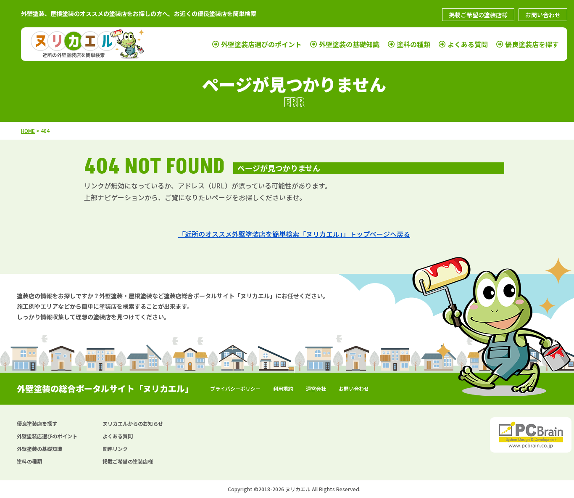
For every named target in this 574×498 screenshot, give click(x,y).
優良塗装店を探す (532, 44)
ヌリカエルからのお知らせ (133, 423)
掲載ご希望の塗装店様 (478, 15)
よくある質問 (468, 44)
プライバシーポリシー (235, 388)
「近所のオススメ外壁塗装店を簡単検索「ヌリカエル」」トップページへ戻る (294, 234)
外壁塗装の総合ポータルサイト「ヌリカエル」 (105, 388)
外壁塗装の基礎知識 (349, 44)
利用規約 (283, 388)
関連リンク (115, 448)
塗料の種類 (413, 44)
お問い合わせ (543, 15)
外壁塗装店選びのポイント (261, 44)
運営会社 (316, 388)
